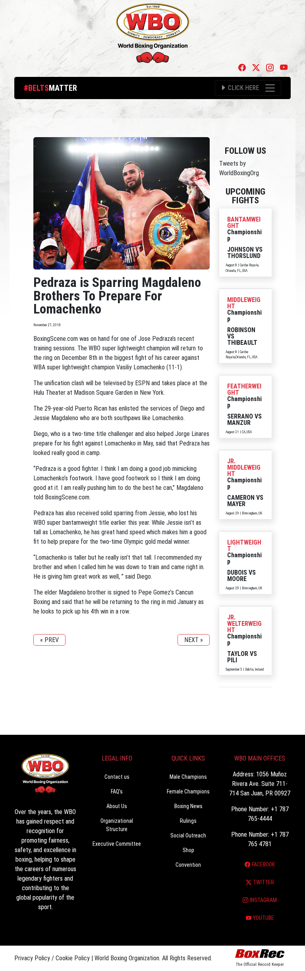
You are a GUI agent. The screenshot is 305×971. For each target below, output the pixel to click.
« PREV (49, 640)
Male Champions (188, 777)
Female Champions (188, 791)
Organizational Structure (116, 825)
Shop (188, 850)
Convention (188, 865)
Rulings (188, 821)
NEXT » (193, 640)
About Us (116, 806)
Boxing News (188, 806)
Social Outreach (188, 835)
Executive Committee (117, 844)
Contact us (116, 777)
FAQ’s (117, 791)
